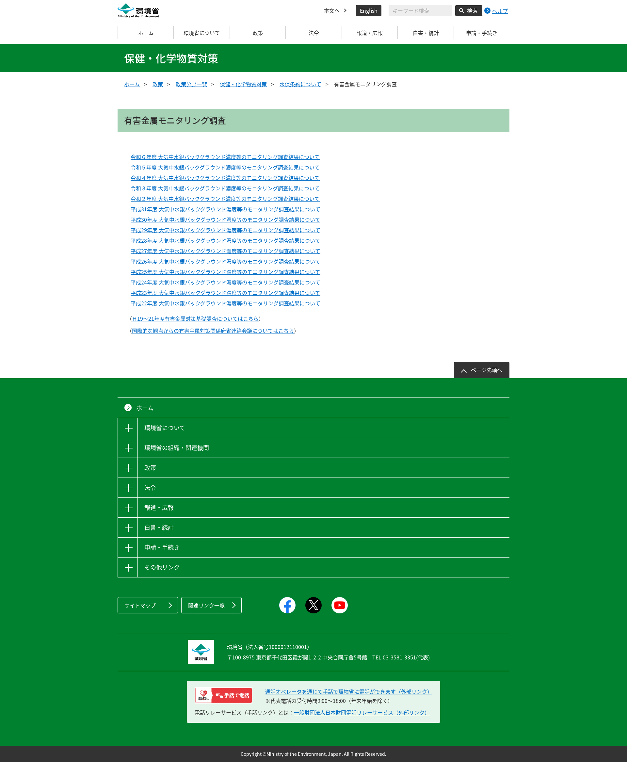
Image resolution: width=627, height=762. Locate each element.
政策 (158, 84)
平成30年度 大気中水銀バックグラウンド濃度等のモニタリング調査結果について (225, 219)
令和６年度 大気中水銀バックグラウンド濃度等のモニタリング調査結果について (225, 157)
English (369, 10)
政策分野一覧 (191, 84)
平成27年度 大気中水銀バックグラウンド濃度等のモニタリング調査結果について (225, 251)
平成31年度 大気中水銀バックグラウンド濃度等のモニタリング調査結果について (225, 209)
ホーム (146, 33)
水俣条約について (300, 84)
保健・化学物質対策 (243, 84)
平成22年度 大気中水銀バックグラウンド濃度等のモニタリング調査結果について (225, 303)
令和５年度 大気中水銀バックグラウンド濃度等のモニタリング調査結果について (225, 167)
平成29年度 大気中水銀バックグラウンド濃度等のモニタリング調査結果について (225, 230)
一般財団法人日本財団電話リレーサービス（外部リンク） (362, 712)
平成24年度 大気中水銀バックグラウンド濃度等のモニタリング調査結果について (225, 282)
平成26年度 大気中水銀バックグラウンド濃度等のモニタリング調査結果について (225, 261)
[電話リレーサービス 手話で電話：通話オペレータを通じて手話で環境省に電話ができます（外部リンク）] (223, 695)
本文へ (332, 10)
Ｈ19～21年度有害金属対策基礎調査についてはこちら (195, 318)
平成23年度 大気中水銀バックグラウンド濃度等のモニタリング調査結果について (225, 293)
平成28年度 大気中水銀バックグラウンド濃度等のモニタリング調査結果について (225, 240)
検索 (472, 10)
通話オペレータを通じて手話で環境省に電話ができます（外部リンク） (348, 691)
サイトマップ (140, 605)
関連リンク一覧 (206, 605)
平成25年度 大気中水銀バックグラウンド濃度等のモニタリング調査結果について (225, 272)
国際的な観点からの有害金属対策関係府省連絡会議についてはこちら (213, 330)
